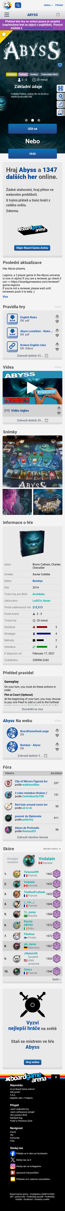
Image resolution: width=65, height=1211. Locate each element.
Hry (11, 1135)
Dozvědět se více (32, 709)
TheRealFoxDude (34, 892)
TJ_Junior (30, 912)
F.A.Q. (13, 1095)
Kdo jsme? (15, 1092)
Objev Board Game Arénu (32, 248)
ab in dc (27, 808)
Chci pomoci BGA (18, 1115)
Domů (13, 1132)
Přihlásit (59, 5)
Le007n (37, 600)
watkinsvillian (30, 784)
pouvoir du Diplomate (28, 816)
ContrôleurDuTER (33, 796)
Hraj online (32, 1062)
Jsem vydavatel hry (19, 1109)
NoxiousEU (29, 831)
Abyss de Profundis (27, 828)
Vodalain (47, 858)
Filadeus (29, 934)
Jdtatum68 (30, 953)
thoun (46, 600)
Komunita (14, 1138)
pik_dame (30, 944)
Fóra (12, 1140)
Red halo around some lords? (33, 804)
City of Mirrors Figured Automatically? (38, 781)
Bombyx (38, 581)
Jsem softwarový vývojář (22, 1112)
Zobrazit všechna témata (32, 837)
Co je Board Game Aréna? (22, 1089)
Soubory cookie (41, 1199)
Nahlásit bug (16, 1118)
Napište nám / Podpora (21, 1098)
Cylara (28, 969)
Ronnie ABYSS (28, 923)
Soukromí (28, 1199)
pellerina (27, 819)
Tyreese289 (31, 872)
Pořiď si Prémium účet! (21, 1121)
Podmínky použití (35, 1196)
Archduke (39, 594)
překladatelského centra (38, 28)
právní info (20, 1196)
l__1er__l (29, 902)
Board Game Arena (19, 1194)
